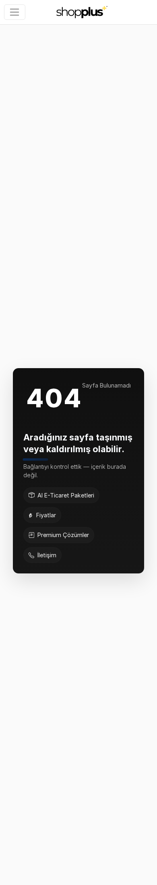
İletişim (46, 555)
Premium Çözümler (63, 534)
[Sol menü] (14, 12)
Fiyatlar (46, 515)
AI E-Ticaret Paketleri (65, 495)
